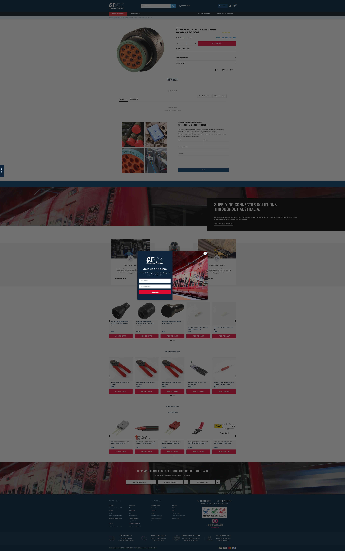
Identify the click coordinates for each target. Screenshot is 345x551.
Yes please (155, 292)
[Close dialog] (205, 253)
